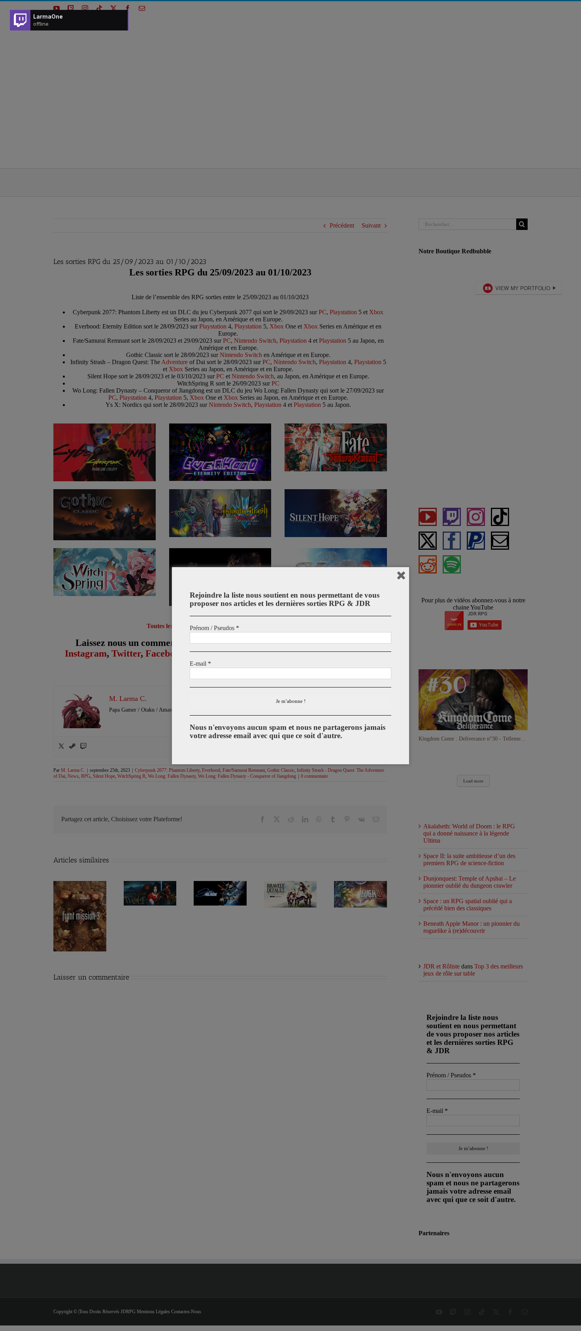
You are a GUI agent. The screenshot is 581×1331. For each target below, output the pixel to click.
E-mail (200, 663)
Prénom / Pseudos (214, 628)
